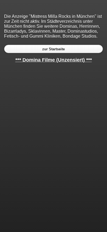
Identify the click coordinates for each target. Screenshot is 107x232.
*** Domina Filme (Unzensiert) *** (53, 60)
